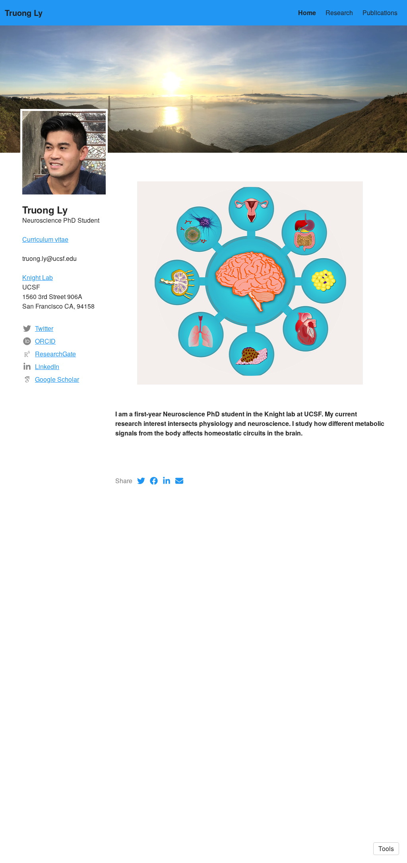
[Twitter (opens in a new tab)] (141, 481)
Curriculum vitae (45, 239)
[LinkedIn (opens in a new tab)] (167, 481)
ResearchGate (55, 353)
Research (339, 12)
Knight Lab (37, 277)
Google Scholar (57, 379)
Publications (379, 12)
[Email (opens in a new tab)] (179, 481)
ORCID (45, 341)
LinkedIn (47, 366)
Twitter (44, 328)
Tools (386, 848)
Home (307, 12)
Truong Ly (24, 12)
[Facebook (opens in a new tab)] (154, 481)
